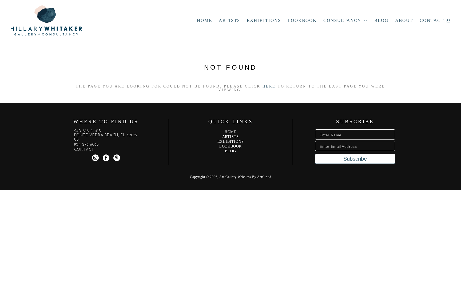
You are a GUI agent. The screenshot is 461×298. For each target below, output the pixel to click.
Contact (84, 150)
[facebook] (106, 157)
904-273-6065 (86, 145)
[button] (345, 20)
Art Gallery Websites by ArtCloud (245, 177)
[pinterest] (116, 157)
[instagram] (95, 157)
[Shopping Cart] (448, 20)
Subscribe (355, 159)
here (269, 86)
